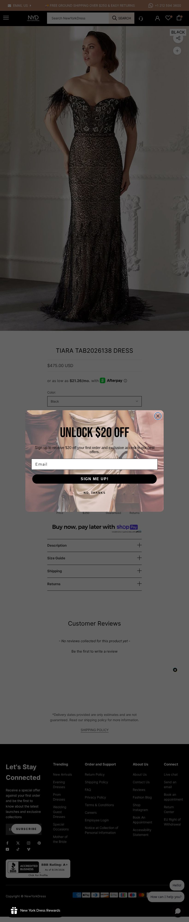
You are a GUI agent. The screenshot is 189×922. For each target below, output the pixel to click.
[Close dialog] (157, 416)
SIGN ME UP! (95, 479)
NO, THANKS (95, 492)
